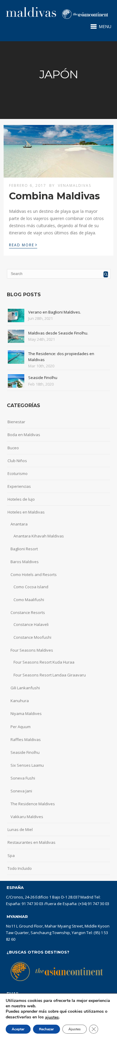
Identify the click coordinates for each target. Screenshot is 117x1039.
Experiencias (19, 486)
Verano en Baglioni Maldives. (54, 312)
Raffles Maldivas (25, 739)
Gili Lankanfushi (25, 687)
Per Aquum (20, 726)
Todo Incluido (20, 868)
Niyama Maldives (26, 713)
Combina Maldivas (54, 196)
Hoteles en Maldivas (26, 512)
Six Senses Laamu (27, 765)
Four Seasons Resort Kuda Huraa (44, 662)
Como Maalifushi (29, 599)
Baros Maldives (24, 561)
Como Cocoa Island (31, 586)
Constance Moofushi (32, 637)
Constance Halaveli (31, 624)
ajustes (52, 1017)
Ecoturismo (18, 473)
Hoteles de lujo (21, 499)
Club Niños (17, 460)
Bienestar (16, 421)
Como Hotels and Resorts (33, 574)
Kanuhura (19, 700)
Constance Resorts (27, 612)
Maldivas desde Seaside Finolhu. (58, 333)
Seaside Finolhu (42, 377)
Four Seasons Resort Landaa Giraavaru (50, 675)
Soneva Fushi (22, 778)
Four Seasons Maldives (31, 650)
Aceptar (18, 1029)
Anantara (19, 524)
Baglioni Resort (24, 548)
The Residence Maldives (32, 803)
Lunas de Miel (20, 829)
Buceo (13, 447)
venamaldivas (74, 185)
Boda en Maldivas (24, 434)
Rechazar (46, 1029)
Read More (23, 244)
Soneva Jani (21, 791)
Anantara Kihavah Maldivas (39, 536)
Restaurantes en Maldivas (32, 842)
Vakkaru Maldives (26, 816)
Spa (11, 855)
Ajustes (74, 1029)
